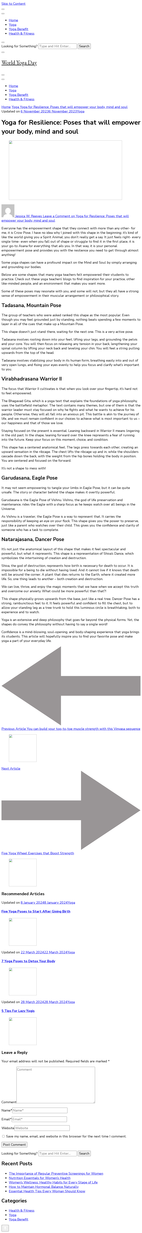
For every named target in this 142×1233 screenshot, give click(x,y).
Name (6, 1110)
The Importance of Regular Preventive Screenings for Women (56, 1173)
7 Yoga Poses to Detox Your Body (28, 961)
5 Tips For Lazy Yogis (18, 1011)
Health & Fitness (21, 33)
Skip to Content (13, 3)
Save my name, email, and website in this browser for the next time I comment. (66, 1136)
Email (6, 1119)
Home (13, 20)
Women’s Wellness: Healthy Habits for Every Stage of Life (53, 1182)
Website (7, 1128)
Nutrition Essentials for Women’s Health (39, 1178)
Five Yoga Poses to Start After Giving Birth (35, 911)
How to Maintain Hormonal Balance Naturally (44, 1187)
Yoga (12, 24)
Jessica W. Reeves (28, 216)
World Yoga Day (19, 62)
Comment (8, 1102)
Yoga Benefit (18, 29)
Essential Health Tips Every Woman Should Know (47, 1191)
